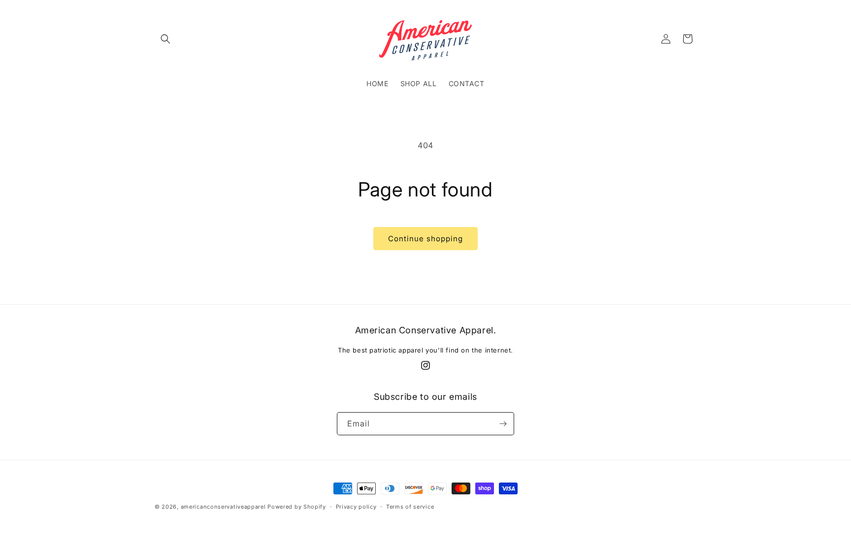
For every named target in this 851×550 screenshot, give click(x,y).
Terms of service (410, 506)
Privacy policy (356, 506)
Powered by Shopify (296, 506)
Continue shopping (425, 238)
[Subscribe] (503, 423)
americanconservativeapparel (223, 506)
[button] (165, 39)
